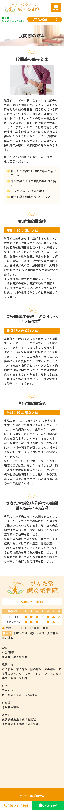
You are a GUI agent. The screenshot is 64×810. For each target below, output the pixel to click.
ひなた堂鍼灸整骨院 (32, 7)
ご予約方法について (44, 19)
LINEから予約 (50, 805)
